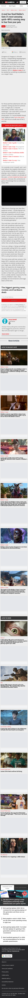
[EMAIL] (10, 323)
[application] (14, 194)
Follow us (16, 52)
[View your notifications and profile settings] (13, 2)
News (3, 26)
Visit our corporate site (13, 951)
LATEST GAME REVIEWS (20, 887)
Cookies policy (5, 975)
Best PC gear (12, 6)
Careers (4, 985)
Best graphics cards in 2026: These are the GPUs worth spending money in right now (15, 920)
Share (5, 52)
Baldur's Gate (14, 10)
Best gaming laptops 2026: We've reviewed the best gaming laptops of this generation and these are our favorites (14, 911)
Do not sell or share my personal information (13, 988)
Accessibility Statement (7, 981)
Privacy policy (5, 972)
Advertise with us (6, 978)
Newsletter (23, 52)
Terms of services (19, 304)
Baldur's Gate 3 (22, 10)
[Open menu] (2, 2)
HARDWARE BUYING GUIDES (7, 887)
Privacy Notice (21, 306)
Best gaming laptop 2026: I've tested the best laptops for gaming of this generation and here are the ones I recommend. (14, 930)
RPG (8, 10)
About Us (4, 962)
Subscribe (23, 2)
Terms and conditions (7, 968)
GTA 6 (21, 6)
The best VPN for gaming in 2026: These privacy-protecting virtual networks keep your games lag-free (14, 901)
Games (3, 10)
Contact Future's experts (8, 965)
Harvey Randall (11, 25)
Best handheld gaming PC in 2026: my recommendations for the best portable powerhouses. (14, 939)
